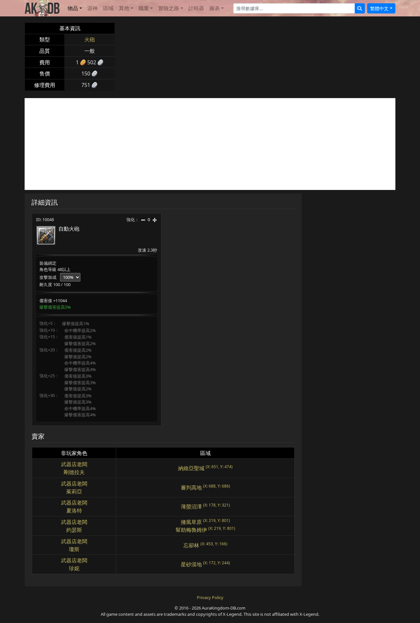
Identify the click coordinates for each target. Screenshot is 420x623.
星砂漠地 (191, 564)
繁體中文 (379, 8)
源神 (92, 8)
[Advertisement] (210, 144)
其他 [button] (124, 8)
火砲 (89, 39)
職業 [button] (143, 8)
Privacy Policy (210, 597)
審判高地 (191, 487)
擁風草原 (191, 522)
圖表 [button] (214, 8)
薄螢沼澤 (191, 506)
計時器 (196, 8)
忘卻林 (191, 545)
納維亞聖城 (191, 468)
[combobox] (294, 8)
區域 (108, 8)
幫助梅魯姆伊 (191, 529)
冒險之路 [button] (168, 8)
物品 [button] (73, 8)
